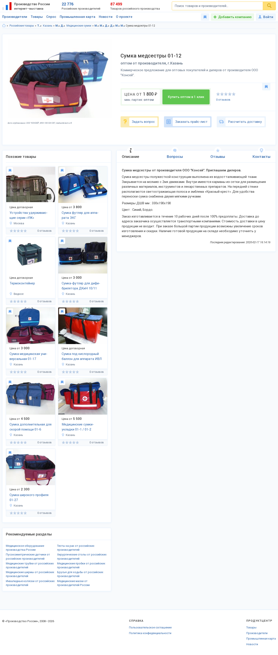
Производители (14, 17)
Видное (18, 293)
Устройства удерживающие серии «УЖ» (29, 215)
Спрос (51, 17)
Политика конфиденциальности (150, 633)
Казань (47, 25)
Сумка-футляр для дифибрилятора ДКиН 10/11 (81, 285)
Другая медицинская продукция (63, 25)
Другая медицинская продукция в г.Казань (112, 25)
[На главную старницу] (4, 25)
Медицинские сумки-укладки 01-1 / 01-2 (78, 426)
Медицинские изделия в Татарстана (96, 25)
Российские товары (22, 25)
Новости (106, 17)
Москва (19, 223)
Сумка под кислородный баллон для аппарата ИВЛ (82, 356)
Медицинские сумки (78, 25)
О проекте (124, 17)
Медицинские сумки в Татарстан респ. (117, 25)
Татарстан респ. (39, 25)
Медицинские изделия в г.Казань (102, 25)
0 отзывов (223, 99)
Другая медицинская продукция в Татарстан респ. (107, 25)
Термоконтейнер (22, 283)
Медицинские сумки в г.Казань (123, 25)
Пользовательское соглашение (150, 627)
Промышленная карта (77, 17)
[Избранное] (205, 17)
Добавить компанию (235, 17)
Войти (268, 17)
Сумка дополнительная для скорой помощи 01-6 (30, 426)
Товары (37, 17)
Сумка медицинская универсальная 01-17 (28, 356)
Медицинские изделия (57, 25)
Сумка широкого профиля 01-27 (29, 497)
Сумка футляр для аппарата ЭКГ (80, 215)
